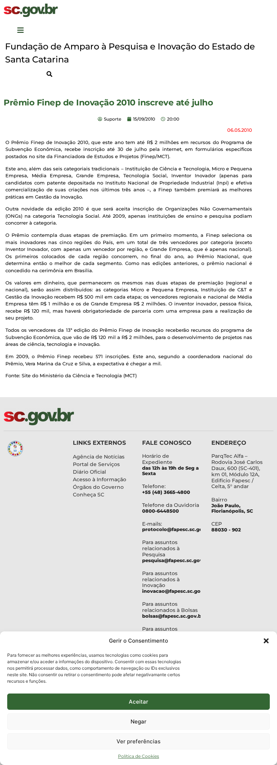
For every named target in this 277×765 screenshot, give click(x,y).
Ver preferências (138, 741)
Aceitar (138, 701)
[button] (266, 640)
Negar (138, 721)
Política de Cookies (138, 756)
